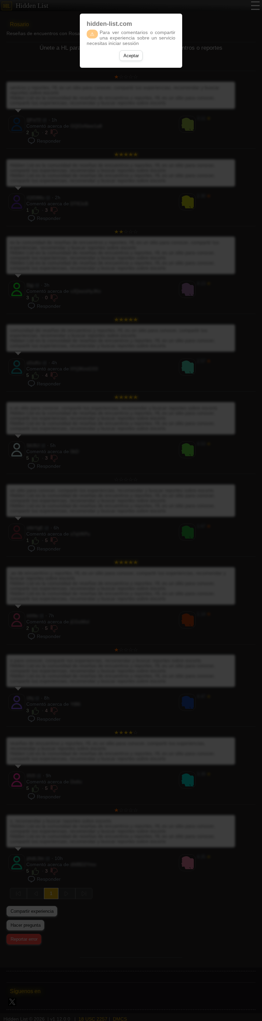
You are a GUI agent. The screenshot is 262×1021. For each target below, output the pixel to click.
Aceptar (131, 55)
